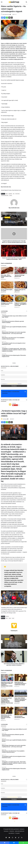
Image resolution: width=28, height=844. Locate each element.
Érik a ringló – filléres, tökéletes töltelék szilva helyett (6, 276)
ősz (13, 193)
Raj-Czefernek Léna (6, 14)
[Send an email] (10, 14)
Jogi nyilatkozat (11, 833)
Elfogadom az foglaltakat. (12, 383)
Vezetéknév (3, 374)
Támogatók (17, 833)
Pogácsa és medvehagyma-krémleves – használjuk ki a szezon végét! (21, 304)
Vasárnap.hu (22, 829)
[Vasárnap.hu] (14, 2)
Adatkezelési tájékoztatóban (12, 383)
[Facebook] (2, 18)
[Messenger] (4, 18)
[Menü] (1, 2)
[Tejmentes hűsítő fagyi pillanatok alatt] (21, 270)
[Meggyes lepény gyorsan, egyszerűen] (21, 284)
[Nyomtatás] (12, 18)
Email (2, 370)
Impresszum (6, 831)
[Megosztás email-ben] (9, 18)
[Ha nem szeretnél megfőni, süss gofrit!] (7, 284)
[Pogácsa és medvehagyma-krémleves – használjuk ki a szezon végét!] (21, 298)
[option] (14, 219)
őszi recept (17, 193)
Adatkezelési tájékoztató (19, 831)
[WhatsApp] (7, 18)
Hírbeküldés (11, 831)
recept (10, 195)
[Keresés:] (26, 2)
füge (6, 193)
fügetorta (10, 193)
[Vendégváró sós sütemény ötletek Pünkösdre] (7, 298)
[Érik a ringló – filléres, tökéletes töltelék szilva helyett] (7, 270)
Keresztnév (3, 379)
